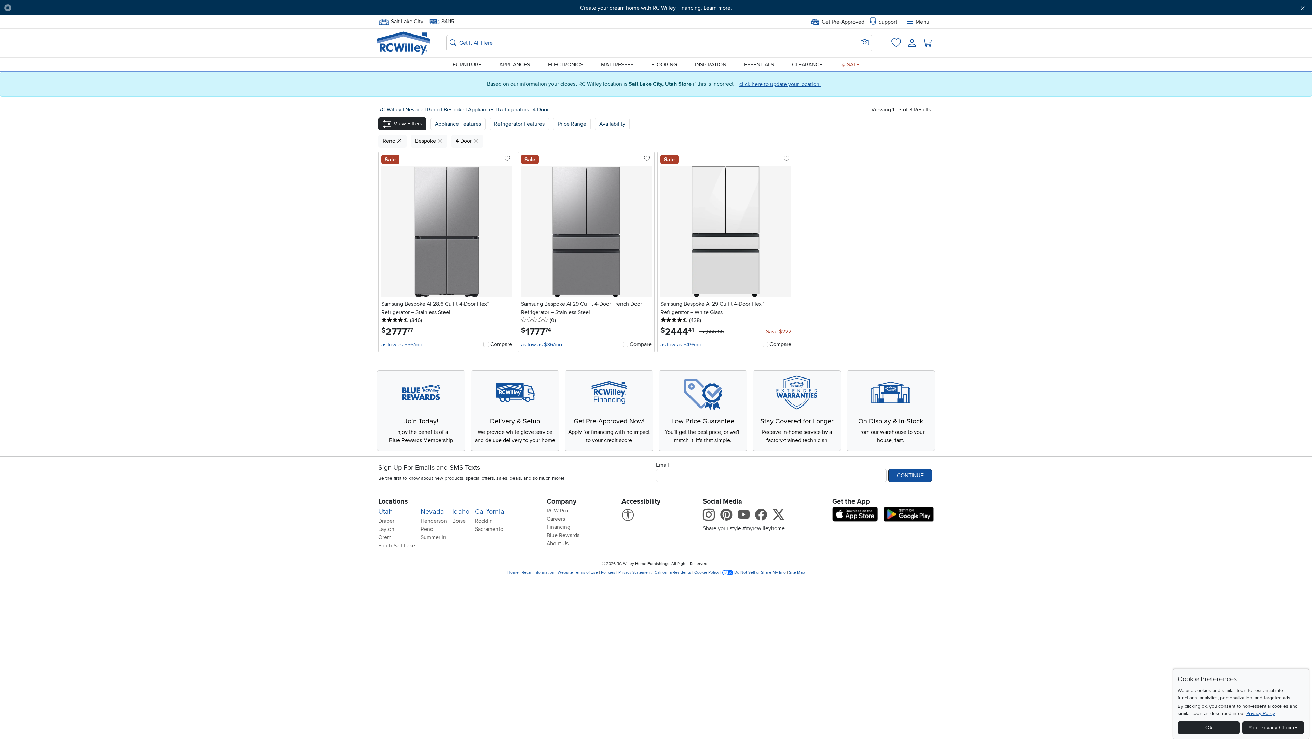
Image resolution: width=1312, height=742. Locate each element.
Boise (459, 521)
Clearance (807, 64)
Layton (386, 529)
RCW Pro (557, 510)
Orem (385, 537)
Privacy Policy (1260, 713)
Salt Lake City (407, 21)
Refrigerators (514, 109)
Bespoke (454, 109)
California (489, 512)
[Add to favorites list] (507, 158)
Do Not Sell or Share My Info (760, 572)
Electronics (565, 64)
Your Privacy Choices (1273, 727)
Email (662, 465)
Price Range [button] (572, 124)
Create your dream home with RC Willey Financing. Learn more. (656, 7)
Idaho (460, 512)
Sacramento (489, 529)
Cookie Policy (706, 572)
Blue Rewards (563, 535)
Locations (393, 501)
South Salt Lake (396, 545)
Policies (608, 572)
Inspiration (710, 64)
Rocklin (484, 521)
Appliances (514, 64)
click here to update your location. (780, 84)
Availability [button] (612, 124)
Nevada (415, 109)
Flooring (664, 64)
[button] (116, 8)
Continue (910, 475)
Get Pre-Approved (843, 21)
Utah (385, 512)
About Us (558, 543)
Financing (558, 527)
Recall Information (538, 572)
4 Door (541, 109)
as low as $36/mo (541, 344)
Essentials (759, 64)
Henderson (434, 521)
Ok (1208, 727)
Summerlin (433, 537)
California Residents (673, 572)
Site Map (797, 572)
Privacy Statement (635, 572)
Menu (922, 21)
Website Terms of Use (578, 572)
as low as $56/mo (401, 344)
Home (513, 572)
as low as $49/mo (680, 344)
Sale (852, 64)
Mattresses (617, 64)
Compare (501, 344)
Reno (434, 109)
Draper (386, 521)
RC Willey (389, 109)
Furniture (467, 64)
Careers (556, 519)
